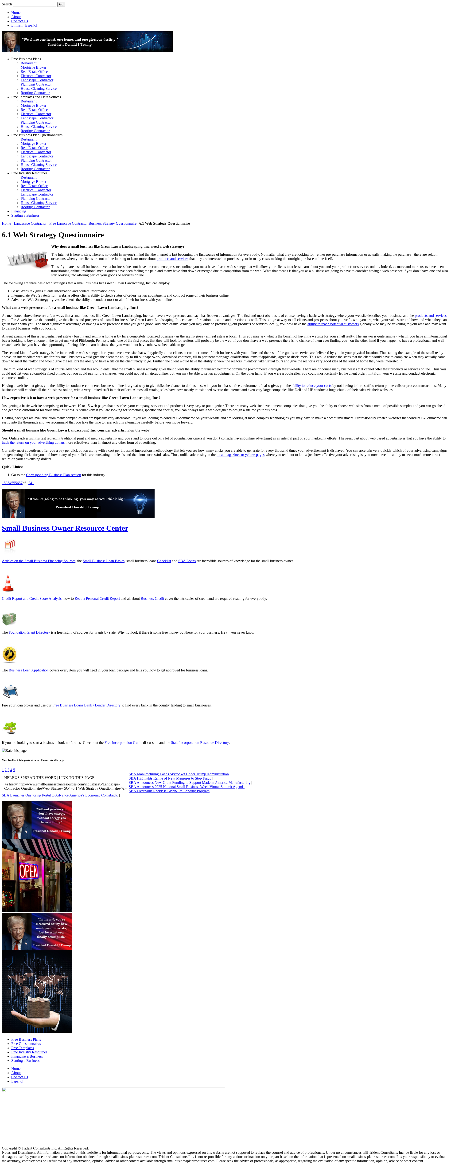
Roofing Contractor (35, 93)
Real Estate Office (34, 72)
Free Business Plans (26, 1039)
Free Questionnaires (26, 1044)
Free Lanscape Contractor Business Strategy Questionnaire (92, 223)
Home (15, 13)
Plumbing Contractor (36, 84)
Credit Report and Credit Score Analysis (32, 598)
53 (6, 483)
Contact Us (19, 21)
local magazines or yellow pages (240, 455)
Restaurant (28, 63)
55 (13, 483)
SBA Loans (187, 561)
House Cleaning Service (39, 88)
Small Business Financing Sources (49, 561)
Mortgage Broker (33, 67)
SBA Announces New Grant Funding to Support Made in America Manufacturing (189, 783)
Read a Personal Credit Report (97, 598)
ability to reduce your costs (311, 386)
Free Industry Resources (29, 1052)
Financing (18, 211)
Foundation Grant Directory (29, 632)
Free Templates (22, 1048)
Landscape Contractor (37, 80)
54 (9, 483)
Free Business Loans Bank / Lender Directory (86, 705)
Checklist (164, 561)
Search (7, 4)
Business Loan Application (29, 670)
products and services (172, 259)
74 (30, 483)
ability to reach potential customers (333, 324)
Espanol (17, 1081)
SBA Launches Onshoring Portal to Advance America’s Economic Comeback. (60, 795)
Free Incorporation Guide (123, 743)
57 (21, 483)
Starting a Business (25, 215)
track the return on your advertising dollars (33, 442)
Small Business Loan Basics (103, 561)
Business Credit (152, 598)
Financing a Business (27, 1056)
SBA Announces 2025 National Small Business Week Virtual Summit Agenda (187, 787)
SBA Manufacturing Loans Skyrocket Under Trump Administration (179, 774)
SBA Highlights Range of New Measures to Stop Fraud (170, 778)
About (16, 17)
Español (31, 25)
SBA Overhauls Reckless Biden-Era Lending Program (169, 791)
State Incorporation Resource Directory (200, 743)
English (17, 25)
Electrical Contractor (36, 76)
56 (17, 483)
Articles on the (13, 561)
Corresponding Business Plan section (53, 475)
